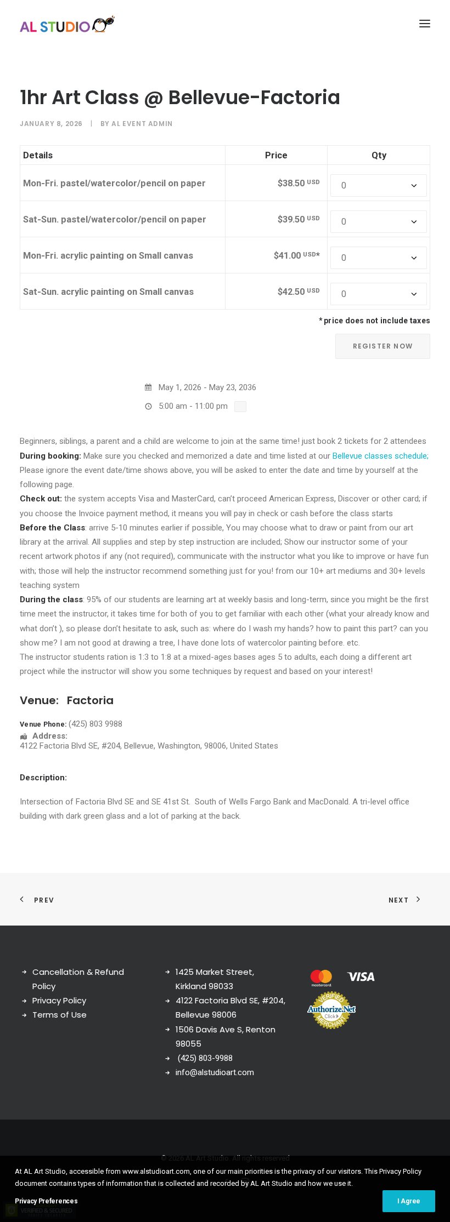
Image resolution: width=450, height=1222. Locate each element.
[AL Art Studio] (67, 23)
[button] (425, 23)
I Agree (408, 1201)
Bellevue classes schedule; (381, 456)
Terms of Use (59, 1014)
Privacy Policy (59, 1000)
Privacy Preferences (46, 1201)
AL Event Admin (141, 123)
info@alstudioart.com (215, 1072)
